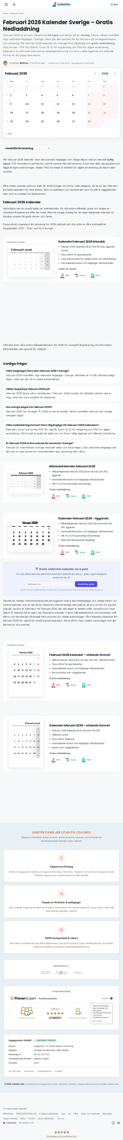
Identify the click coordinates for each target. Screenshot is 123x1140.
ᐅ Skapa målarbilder (49, 1114)
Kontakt (58, 1071)
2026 (105, 73)
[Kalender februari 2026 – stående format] (26, 766)
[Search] (14, 5)
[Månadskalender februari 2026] (26, 492)
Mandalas (107, 1114)
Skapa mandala (10, 1118)
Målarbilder (8, 1114)
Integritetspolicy (96, 590)
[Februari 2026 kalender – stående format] (26, 695)
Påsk (76, 1114)
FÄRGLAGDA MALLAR (26, 1114)
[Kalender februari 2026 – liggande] (30, 550)
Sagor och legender (90, 1114)
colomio (11, 1122)
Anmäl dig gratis (86, 584)
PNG (98, 275)
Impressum (29, 1071)
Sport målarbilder (46, 1118)
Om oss (60, 1118)
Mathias (24, 63)
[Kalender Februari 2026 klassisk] (30, 275)
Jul (69, 1114)
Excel (82, 275)
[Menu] (6, 5)
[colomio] (61, 4)
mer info (105, 998)
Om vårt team (15, 1071)
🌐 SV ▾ (114, 4)
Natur (23, 1118)
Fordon (31, 1118)
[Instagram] (113, 1122)
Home (5, 13)
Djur (63, 1114)
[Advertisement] (61, 308)
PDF (67, 275)
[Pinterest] (118, 1122)
